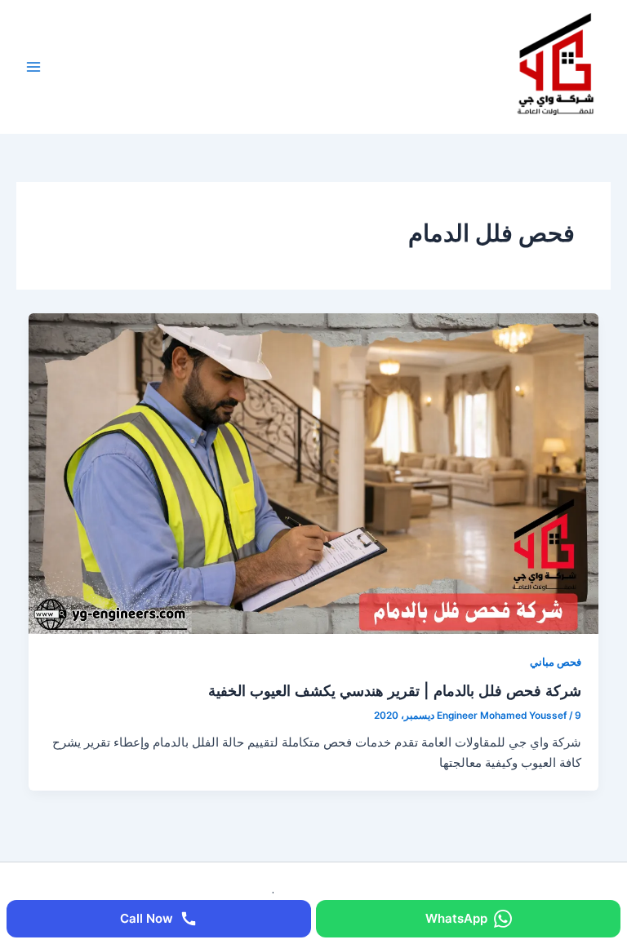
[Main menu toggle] (33, 67)
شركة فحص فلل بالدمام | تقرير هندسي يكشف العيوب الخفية (394, 690)
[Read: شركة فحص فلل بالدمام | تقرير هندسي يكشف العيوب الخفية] (314, 473)
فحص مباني (555, 662)
